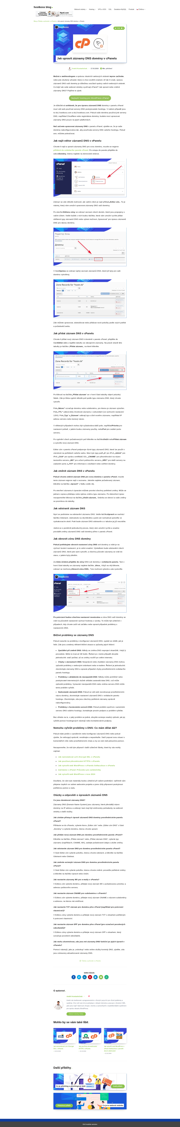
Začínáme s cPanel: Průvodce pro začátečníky (79, 770)
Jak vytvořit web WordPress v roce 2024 (76, 774)
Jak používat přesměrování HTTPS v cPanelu (79, 761)
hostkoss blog (42, 7)
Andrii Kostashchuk (74, 996)
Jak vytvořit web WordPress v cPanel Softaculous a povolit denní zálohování (114, 1049)
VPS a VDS (102, 9)
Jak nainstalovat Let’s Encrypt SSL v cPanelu (79, 757)
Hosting (91, 9)
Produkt (131, 9)
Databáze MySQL (120, 9)
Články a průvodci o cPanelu (47, 21)
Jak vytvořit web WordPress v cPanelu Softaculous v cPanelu (86, 766)
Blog (35, 21)
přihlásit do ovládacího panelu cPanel (70, 150)
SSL (110, 9)
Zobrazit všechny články (76, 1014)
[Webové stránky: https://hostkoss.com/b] (89, 996)
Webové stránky (79, 9)
